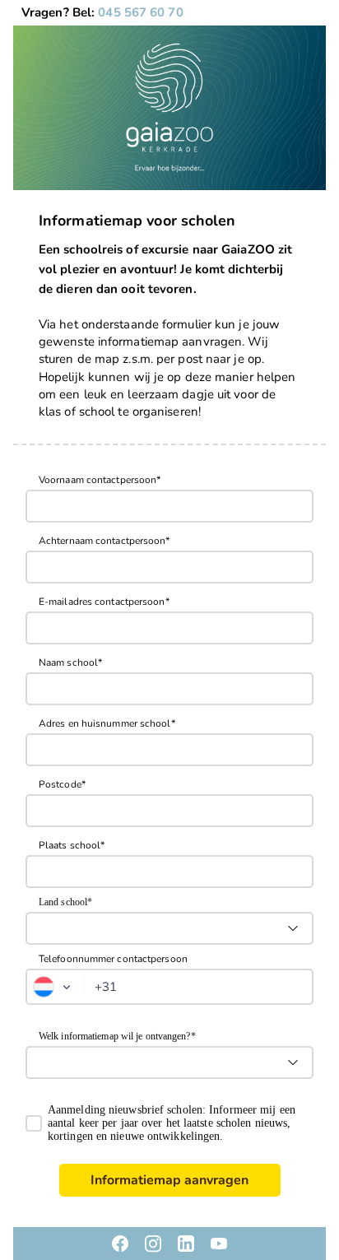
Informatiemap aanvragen (169, 1180)
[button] (56, 986)
